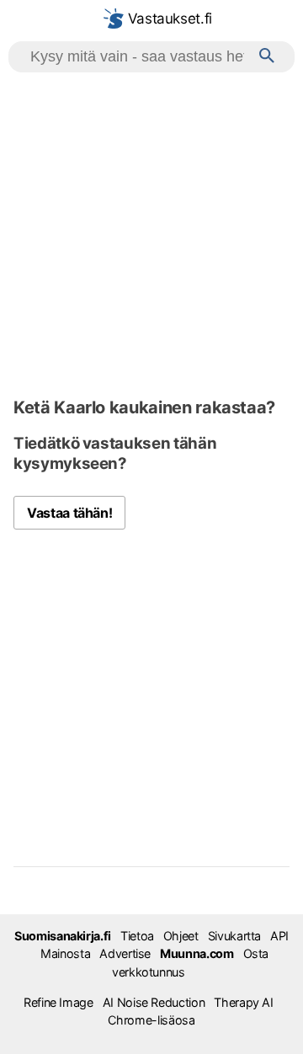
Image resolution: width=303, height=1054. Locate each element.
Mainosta (65, 953)
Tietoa (137, 936)
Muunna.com (196, 953)
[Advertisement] (151, 232)
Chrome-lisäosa (151, 1020)
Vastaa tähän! (69, 512)
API (279, 936)
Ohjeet (181, 936)
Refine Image (58, 1002)
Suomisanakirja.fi (62, 936)
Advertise (125, 953)
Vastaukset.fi (168, 18)
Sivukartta (234, 936)
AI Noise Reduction (154, 1002)
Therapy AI (243, 1002)
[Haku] (266, 56)
